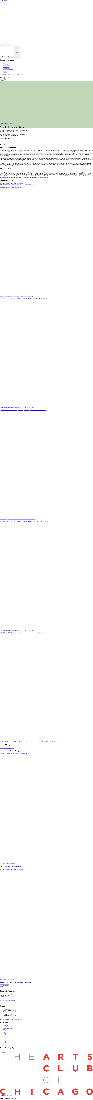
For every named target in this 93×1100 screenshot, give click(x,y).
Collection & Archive (8, 69)
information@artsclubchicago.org (7, 1000)
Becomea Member (2, 987)
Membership (6, 67)
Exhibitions (5, 64)
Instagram (5, 1041)
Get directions (3, 1003)
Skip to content (3, 0)
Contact (4, 72)
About (4, 63)
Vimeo (4, 1044)
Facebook (5, 1042)
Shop (4, 71)
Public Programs (6, 65)
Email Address (3, 1051)
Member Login (3, 56)
